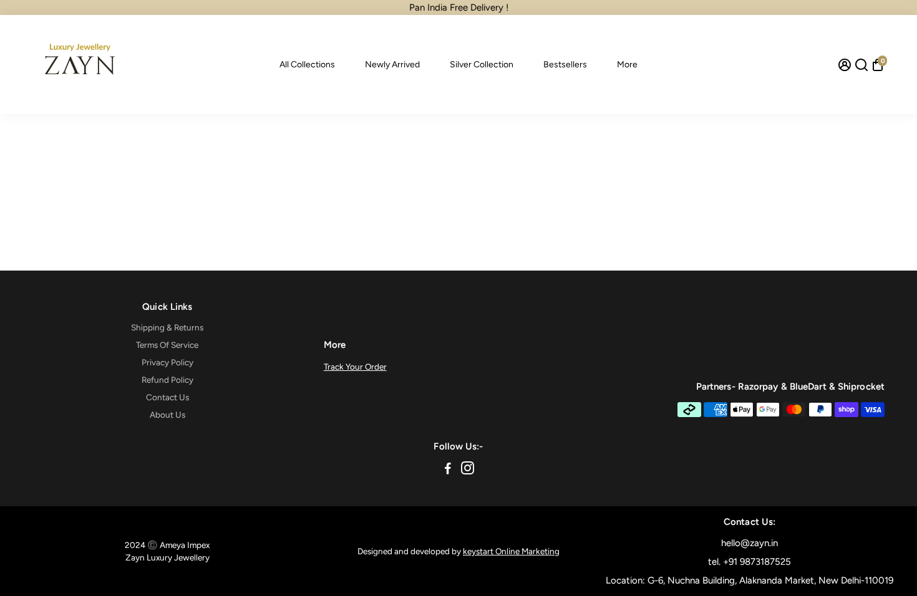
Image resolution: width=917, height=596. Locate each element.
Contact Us (167, 397)
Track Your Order (355, 367)
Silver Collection (481, 64)
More (627, 64)
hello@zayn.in (749, 543)
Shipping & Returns (167, 327)
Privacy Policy (167, 362)
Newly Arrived (392, 64)
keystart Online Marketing (511, 551)
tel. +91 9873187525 (749, 561)
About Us (167, 415)
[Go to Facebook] (448, 470)
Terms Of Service (167, 345)
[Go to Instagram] (467, 470)
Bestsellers (565, 64)
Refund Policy (167, 380)
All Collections (307, 64)
